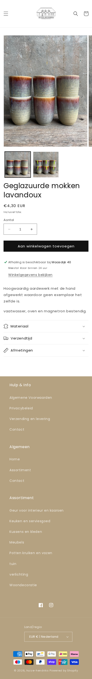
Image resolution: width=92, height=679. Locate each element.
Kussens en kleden (25, 531)
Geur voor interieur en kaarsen (36, 510)
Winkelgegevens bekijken (30, 274)
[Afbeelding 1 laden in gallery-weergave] (18, 165)
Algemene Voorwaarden (30, 397)
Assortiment (20, 470)
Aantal (9, 220)
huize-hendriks (37, 670)
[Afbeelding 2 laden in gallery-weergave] (46, 165)
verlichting (18, 574)
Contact (16, 429)
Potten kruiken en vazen (30, 553)
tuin (12, 563)
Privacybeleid (21, 408)
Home (14, 459)
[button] (6, 13)
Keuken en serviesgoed (29, 521)
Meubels (16, 542)
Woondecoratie (23, 585)
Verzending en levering (29, 418)
